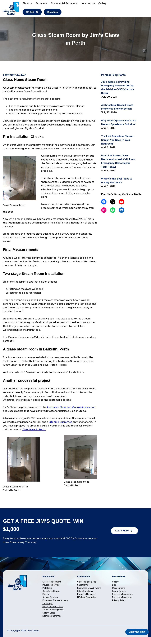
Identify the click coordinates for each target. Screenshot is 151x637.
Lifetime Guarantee (60, 421)
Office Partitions (85, 591)
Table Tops (47, 603)
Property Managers (86, 594)
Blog (114, 585)
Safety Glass (48, 613)
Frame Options (119, 591)
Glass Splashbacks (51, 591)
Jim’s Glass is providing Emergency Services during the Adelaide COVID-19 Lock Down (117, 87)
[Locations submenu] (94, 3)
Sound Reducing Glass (52, 610)
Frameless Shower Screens (55, 600)
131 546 (30, 12)
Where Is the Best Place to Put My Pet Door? (116, 180)
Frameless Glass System (89, 588)
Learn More (122, 530)
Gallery (115, 582)
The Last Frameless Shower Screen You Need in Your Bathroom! (117, 140)
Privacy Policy (119, 600)
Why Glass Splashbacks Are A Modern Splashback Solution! (118, 122)
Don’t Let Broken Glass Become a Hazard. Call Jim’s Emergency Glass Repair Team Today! (118, 161)
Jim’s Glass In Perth (34, 429)
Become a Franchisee (122, 594)
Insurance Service (50, 585)
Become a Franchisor (122, 597)
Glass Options (118, 588)
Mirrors (45, 594)
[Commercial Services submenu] (76, 3)
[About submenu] (31, 3)
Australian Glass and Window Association (71, 407)
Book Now (52, 12)
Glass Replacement (51, 582)
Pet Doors (47, 588)
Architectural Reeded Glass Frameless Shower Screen (117, 107)
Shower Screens (50, 597)
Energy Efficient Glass (52, 606)
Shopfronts (82, 585)
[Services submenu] (46, 3)
